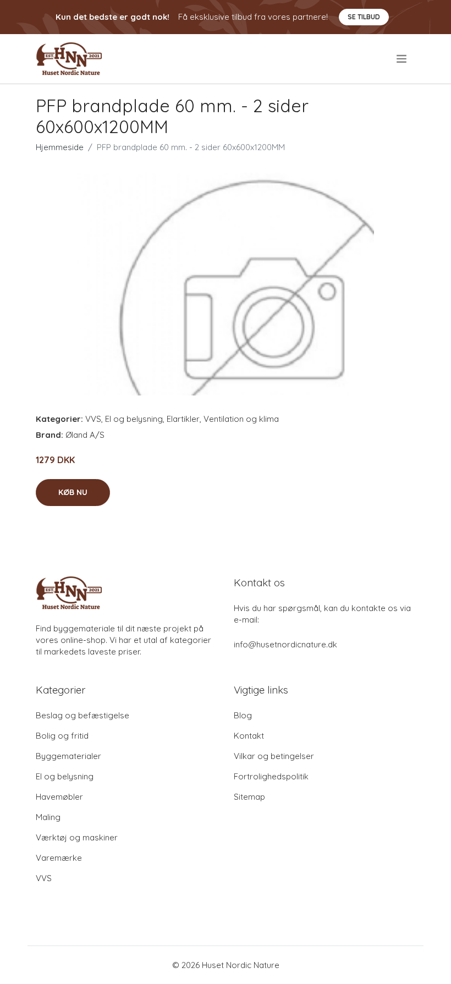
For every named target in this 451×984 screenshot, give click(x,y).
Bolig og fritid (62, 735)
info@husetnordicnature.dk (285, 644)
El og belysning (134, 419)
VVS (93, 419)
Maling (48, 817)
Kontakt (249, 735)
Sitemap (249, 796)
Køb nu (72, 492)
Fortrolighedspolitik (271, 776)
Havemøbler (59, 796)
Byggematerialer (68, 756)
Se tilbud (364, 17)
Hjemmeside (60, 147)
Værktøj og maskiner (77, 837)
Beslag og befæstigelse (82, 715)
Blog (243, 715)
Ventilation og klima (241, 419)
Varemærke (59, 858)
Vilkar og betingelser (274, 756)
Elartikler (183, 419)
